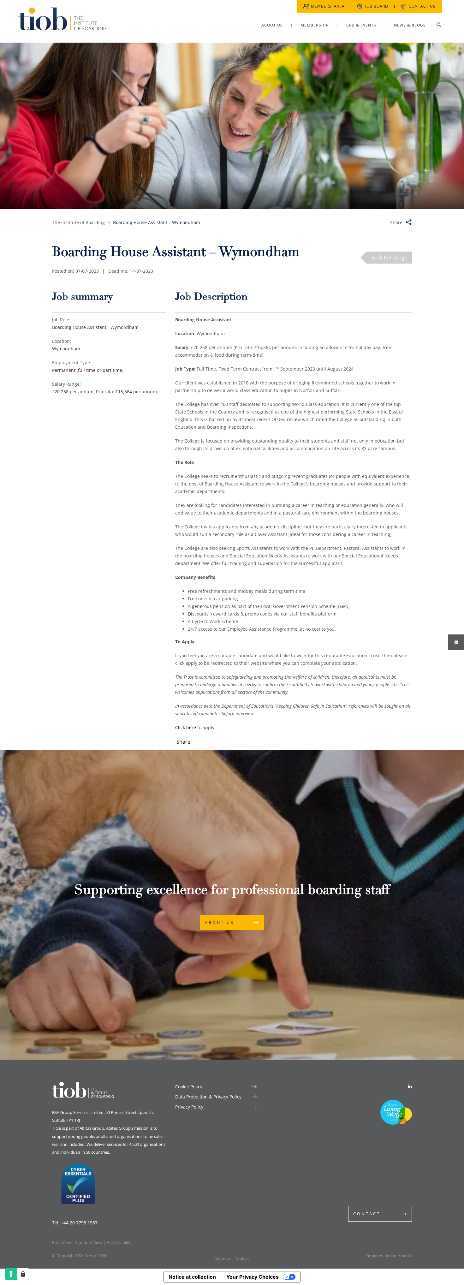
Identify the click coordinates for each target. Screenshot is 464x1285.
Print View (61, 1242)
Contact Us (422, 6)
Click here (185, 727)
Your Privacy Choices (252, 1277)
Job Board (376, 6)
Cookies (242, 1259)
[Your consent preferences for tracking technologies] (23, 1274)
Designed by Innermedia (389, 1255)
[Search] (439, 24)
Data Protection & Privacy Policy (208, 1097)
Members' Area (328, 6)
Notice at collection (192, 1277)
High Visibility (119, 1242)
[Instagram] (456, 642)
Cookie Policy (188, 1087)
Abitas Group (92, 1128)
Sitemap (222, 1259)
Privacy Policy (189, 1107)
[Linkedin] (410, 1087)
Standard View (88, 1242)
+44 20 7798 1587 (79, 1223)
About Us (219, 922)
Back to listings (389, 257)
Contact (366, 1214)
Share (396, 222)
